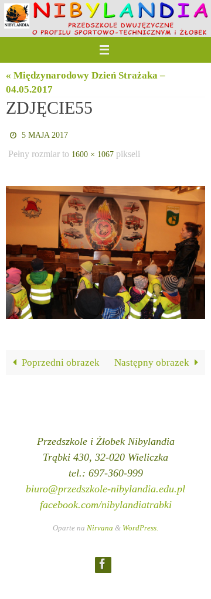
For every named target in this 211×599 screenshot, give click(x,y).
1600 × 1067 (93, 151)
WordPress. (140, 522)
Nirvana (100, 522)
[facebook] (102, 558)
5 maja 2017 (45, 134)
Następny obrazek (151, 356)
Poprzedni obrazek (61, 356)
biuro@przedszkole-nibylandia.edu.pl (105, 483)
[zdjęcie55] (105, 247)
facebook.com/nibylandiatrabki (106, 499)
